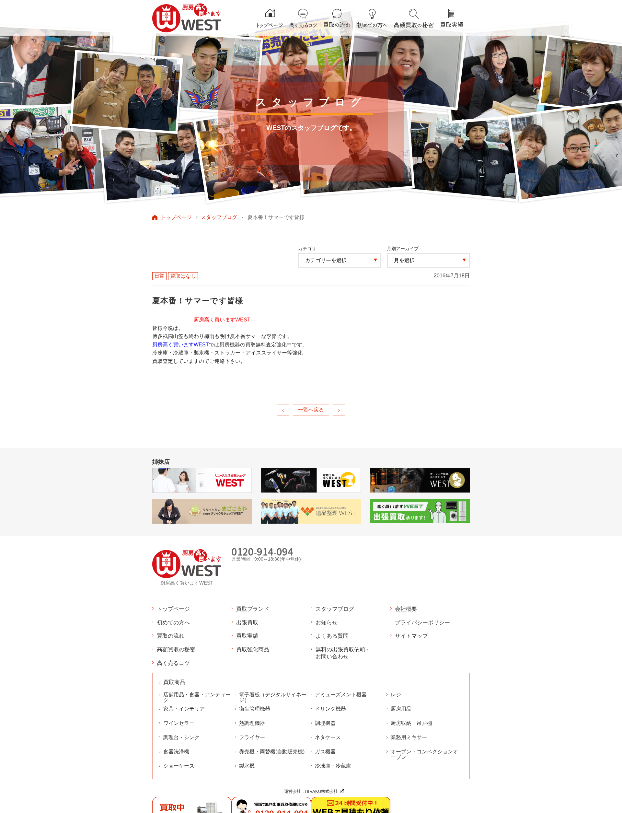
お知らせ (327, 622)
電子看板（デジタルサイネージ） (272, 697)
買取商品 (174, 682)
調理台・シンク (181, 737)
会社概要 (406, 609)
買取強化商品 (252, 649)
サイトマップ (411, 636)
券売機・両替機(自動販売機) (272, 751)
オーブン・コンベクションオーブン (424, 754)
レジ (396, 694)
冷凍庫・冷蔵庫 (333, 766)
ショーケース (178, 766)
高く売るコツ (173, 663)
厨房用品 (401, 709)
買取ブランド (252, 609)
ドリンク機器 (330, 709)
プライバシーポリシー (422, 622)
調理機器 (325, 723)
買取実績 (247, 636)
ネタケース (328, 737)
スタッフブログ (219, 217)
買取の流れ (170, 636)
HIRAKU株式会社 (321, 791)
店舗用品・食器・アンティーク (197, 697)
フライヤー (252, 737)
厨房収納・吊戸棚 (411, 723)
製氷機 (247, 766)
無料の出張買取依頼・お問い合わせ (343, 653)
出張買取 (247, 622)
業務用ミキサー (409, 737)
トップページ (176, 217)
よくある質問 (332, 636)
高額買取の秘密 (176, 649)
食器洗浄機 (176, 751)
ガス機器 (325, 751)
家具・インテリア (184, 709)
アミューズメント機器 (341, 694)
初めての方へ (173, 622)
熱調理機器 (252, 723)
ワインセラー (178, 723)
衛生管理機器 (254, 709)
